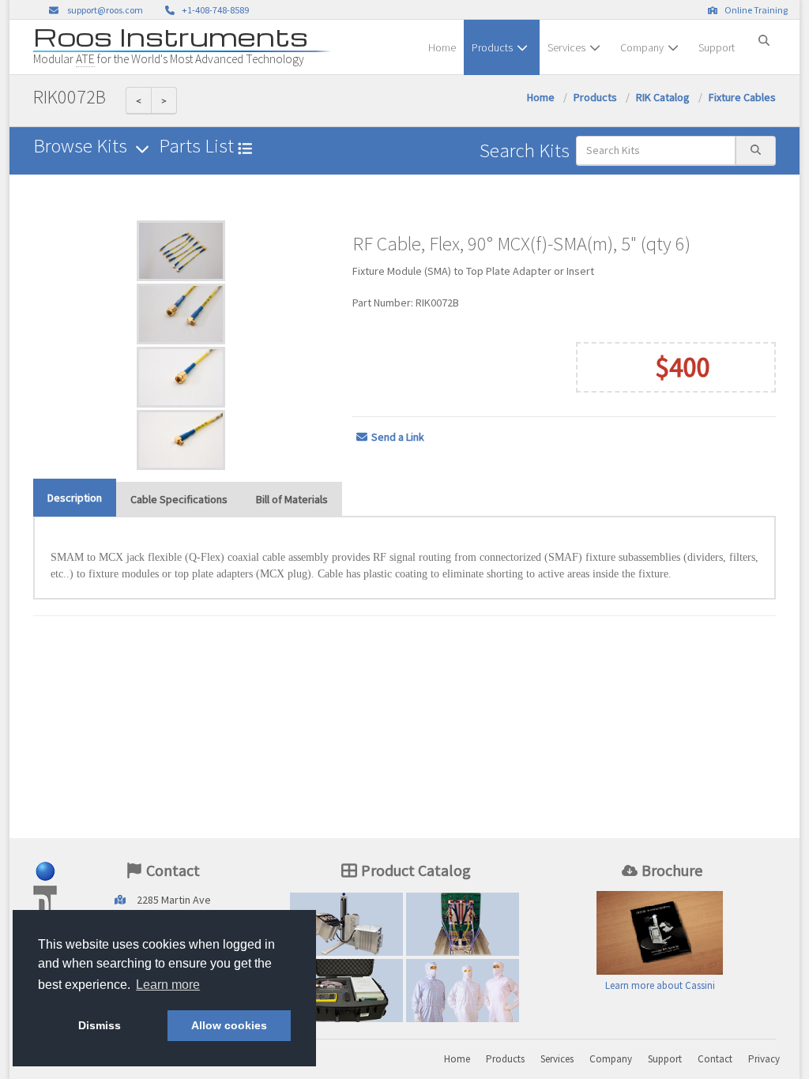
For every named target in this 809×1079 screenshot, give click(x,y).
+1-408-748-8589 (214, 10)
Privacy (764, 1059)
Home (442, 47)
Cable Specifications (179, 499)
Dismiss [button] (99, 1025)
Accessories (347, 994)
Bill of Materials (292, 499)
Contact (715, 1059)
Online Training (754, 10)
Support (716, 47)
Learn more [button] (168, 984)
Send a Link (397, 437)
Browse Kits (82, 145)
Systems (346, 927)
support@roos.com (105, 10)
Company (642, 47)
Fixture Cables (742, 97)
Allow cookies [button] (229, 1025)
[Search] (764, 34)
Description (74, 498)
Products (492, 47)
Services (566, 47)
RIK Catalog (663, 97)
